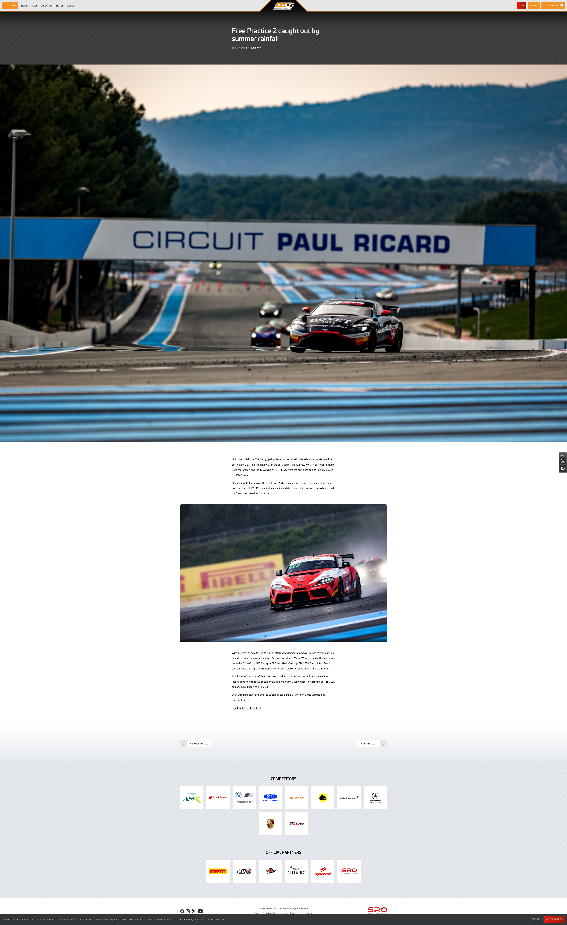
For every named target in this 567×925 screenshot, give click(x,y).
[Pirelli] (218, 871)
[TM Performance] (270, 871)
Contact (309, 912)
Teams (284, 912)
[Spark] (323, 871)
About (256, 912)
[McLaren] (349, 797)
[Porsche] (270, 824)
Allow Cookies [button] (554, 919)
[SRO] (349, 871)
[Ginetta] (296, 797)
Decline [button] (536, 919)
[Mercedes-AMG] (375, 797)
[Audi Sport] (218, 797)
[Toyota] (296, 824)
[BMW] (244, 797)
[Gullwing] (296, 871)
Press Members (270, 912)
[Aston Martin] (191, 797)
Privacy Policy (296, 912)
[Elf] (244, 871)
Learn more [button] (221, 919)
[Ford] (270, 797)
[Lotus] (323, 797)
